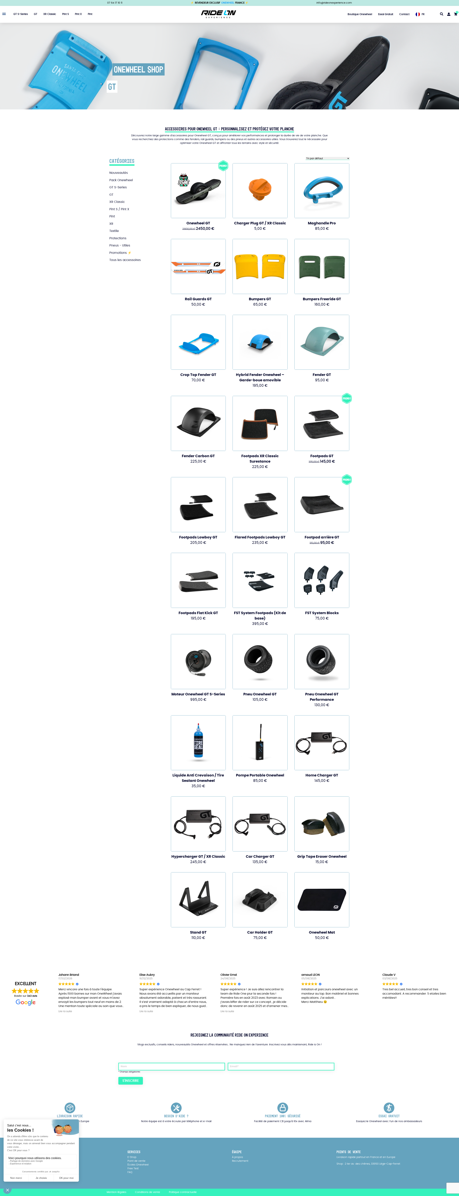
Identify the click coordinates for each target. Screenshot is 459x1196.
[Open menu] (3, 14)
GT (35, 14)
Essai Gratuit (385, 14)
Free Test (133, 1168)
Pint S (65, 14)
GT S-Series (20, 14)
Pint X (78, 14)
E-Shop (131, 1157)
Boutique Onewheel (360, 14)
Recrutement (240, 1161)
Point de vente (136, 1161)
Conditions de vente (147, 1192)
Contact (404, 14)
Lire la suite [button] (65, 1011)
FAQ (129, 1172)
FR (423, 14)
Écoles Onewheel (138, 1165)
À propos (237, 1157)
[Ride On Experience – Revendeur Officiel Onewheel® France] (218, 14)
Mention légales (116, 1192)
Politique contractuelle (183, 1192)
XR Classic (49, 14)
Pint (90, 14)
